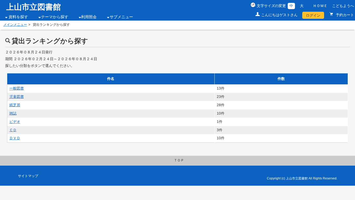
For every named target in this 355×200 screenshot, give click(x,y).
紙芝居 (14, 105)
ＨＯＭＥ (320, 6)
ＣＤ (13, 130)
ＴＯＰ (179, 160)
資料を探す (18, 17)
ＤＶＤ (14, 138)
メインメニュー (15, 25)
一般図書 (16, 88)
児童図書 (16, 97)
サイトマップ (28, 176)
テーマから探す (54, 17)
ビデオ (14, 122)
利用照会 (89, 17)
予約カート (344, 15)
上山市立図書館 (33, 7)
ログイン (313, 15)
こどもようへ (343, 6)
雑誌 (13, 113)
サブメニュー (121, 17)
